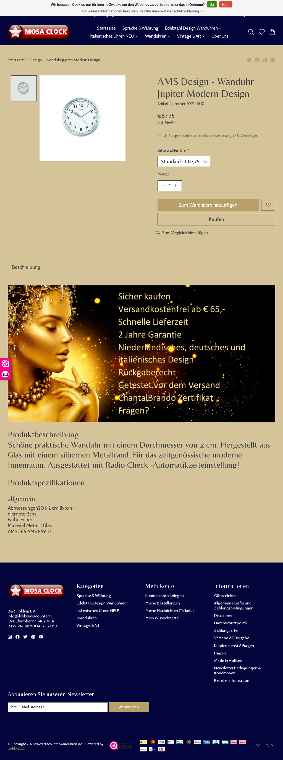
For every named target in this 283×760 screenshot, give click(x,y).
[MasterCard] (152, 742)
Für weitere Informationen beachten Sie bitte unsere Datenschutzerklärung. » (142, 11)
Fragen (220, 653)
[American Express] (207, 742)
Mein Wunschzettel (162, 618)
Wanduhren (87, 618)
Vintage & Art (88, 625)
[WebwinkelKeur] (120, 748)
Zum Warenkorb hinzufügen (208, 205)
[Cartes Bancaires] (225, 742)
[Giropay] (152, 749)
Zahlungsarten (227, 630)
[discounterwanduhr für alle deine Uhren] (40, 32)
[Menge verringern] (163, 186)
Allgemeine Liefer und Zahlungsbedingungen (233, 606)
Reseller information (231, 680)
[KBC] (216, 742)
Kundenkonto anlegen (164, 595)
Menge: (164, 174)
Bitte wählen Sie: (173, 150)
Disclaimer (223, 615)
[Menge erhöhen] (175, 186)
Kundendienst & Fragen (234, 645)
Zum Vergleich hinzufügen (185, 232)
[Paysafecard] (143, 749)
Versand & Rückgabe (231, 637)
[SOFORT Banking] (242, 742)
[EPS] (161, 749)
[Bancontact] (170, 742)
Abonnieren (129, 706)
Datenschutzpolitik (230, 622)
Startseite (106, 28)
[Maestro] (188, 742)
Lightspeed (16, 748)
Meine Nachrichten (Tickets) (169, 610)
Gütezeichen (225, 595)
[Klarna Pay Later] (233, 742)
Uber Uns (220, 36)
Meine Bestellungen (162, 603)
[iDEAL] (143, 742)
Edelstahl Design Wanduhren (102, 603)
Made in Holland (228, 660)
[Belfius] (197, 742)
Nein (225, 5)
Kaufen (216, 219)
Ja (212, 5)
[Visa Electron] (179, 742)
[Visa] (161, 742)
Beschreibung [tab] (26, 267)
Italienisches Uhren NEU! (98, 610)
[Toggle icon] (251, 32)
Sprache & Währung (140, 28)
